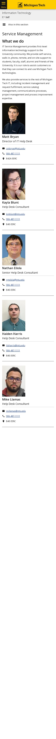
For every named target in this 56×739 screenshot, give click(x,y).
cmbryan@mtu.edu (15, 148)
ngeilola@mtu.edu (15, 279)
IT (3, 17)
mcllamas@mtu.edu (16, 411)
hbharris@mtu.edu (15, 345)
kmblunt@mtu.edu (15, 214)
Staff (8, 17)
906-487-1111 (13, 153)
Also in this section (18, 24)
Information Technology (16, 13)
